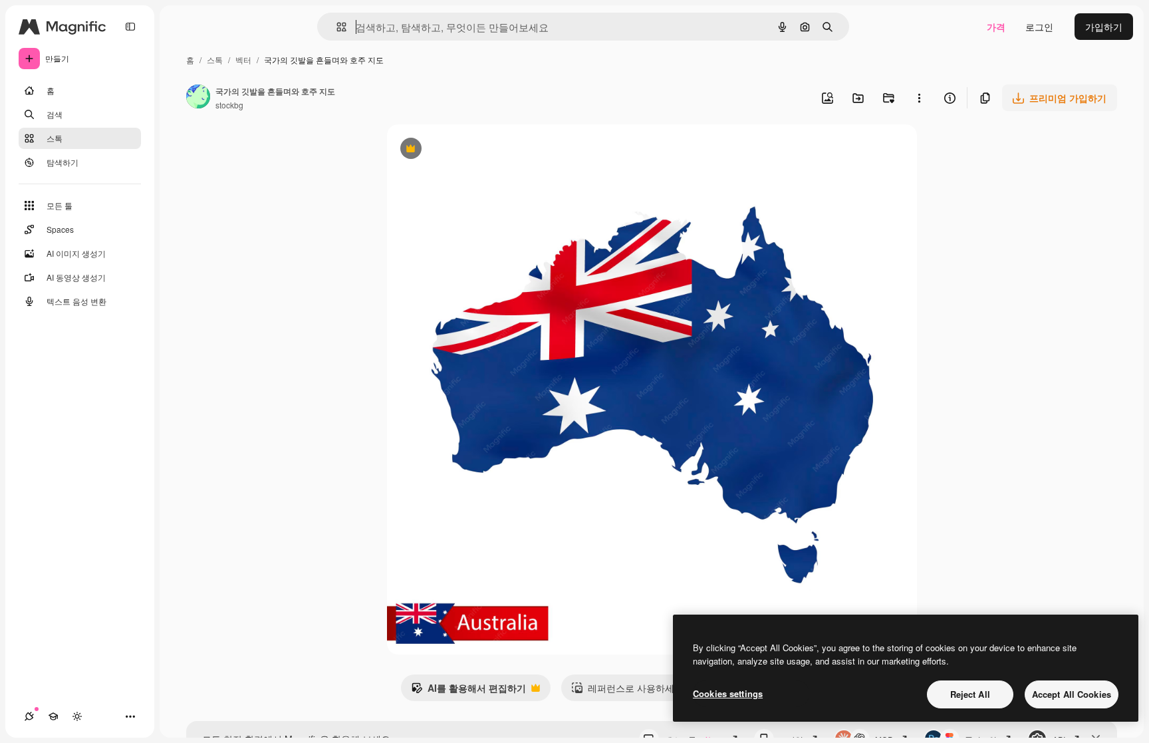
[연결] (29, 716)
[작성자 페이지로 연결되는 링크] (198, 97)
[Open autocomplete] (336, 27)
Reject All (970, 694)
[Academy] (53, 716)
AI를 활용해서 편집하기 (468, 691)
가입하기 (1103, 26)
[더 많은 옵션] (919, 97)
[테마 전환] (77, 716)
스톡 (215, 59)
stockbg (229, 104)
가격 (996, 26)
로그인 (1039, 26)
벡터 (243, 59)
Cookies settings (728, 693)
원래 (463, 150)
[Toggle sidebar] (130, 26)
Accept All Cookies (1071, 694)
